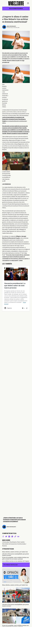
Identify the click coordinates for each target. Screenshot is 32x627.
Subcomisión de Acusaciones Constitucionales (14, 544)
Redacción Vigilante (11, 26)
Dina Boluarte (13, 542)
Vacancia (4, 546)
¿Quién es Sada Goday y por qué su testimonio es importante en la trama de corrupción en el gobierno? (14, 519)
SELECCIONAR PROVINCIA (16, 8)
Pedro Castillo (20, 542)
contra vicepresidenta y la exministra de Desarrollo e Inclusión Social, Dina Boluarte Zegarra (14, 119)
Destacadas (6, 542)
